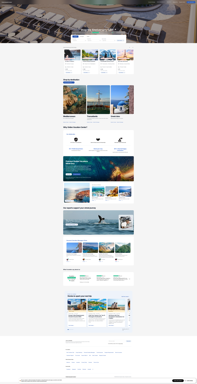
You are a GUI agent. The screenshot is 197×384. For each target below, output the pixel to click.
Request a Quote (182, 2)
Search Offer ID (84, 355)
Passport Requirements (109, 352)
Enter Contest (95, 355)
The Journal (77, 355)
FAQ (90, 355)
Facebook (68, 369)
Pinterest (84, 369)
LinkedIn (89, 369)
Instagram (74, 369)
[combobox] (79, 40)
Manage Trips (175, 2)
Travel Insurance (99, 352)
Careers (73, 362)
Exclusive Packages (151, 2)
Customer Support (70, 355)
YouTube (79, 369)
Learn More (69, 174)
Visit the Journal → (125, 296)
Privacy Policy (120, 343)
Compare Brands (77, 174)
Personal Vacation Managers (89, 352)
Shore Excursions (118, 352)
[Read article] (77, 313)
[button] (161, 2)
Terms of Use (96, 362)
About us (68, 362)
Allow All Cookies (178, 380)
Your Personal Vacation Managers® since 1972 (9, 5)
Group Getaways (79, 352)
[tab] (75, 36)
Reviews (90, 362)
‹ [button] (67, 311)
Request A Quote (102, 355)
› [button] (129, 311)
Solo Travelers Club (70, 352)
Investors (78, 362)
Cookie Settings (190, 380)
